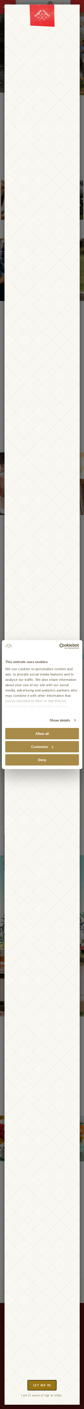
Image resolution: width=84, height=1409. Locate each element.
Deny (42, 760)
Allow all (42, 734)
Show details (60, 720)
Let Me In (42, 1385)
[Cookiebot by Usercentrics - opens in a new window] (60, 646)
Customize (39, 747)
